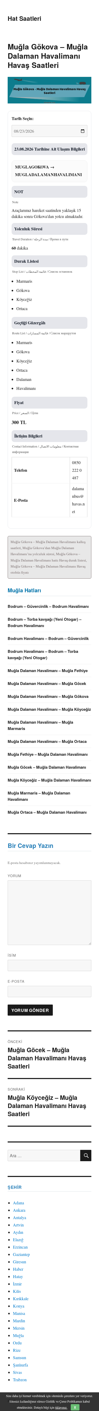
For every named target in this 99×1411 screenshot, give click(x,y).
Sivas (17, 1372)
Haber (18, 1269)
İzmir (17, 1283)
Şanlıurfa (20, 1365)
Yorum (14, 875)
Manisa (19, 1313)
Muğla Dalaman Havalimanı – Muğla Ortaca (47, 741)
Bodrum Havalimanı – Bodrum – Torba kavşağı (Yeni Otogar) (43, 654)
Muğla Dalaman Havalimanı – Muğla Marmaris (40, 725)
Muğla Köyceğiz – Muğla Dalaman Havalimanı (49, 780)
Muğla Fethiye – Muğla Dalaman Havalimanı (48, 754)
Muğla (18, 1335)
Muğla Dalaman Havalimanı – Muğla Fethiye (48, 670)
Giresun (19, 1261)
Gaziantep (21, 1254)
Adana (18, 1202)
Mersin (19, 1328)
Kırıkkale (21, 1298)
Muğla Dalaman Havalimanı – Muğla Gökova (48, 696)
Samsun (19, 1357)
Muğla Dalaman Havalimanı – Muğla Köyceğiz (49, 709)
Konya (18, 1306)
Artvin (18, 1225)
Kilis (17, 1291)
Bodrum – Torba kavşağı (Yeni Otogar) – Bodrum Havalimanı (44, 622)
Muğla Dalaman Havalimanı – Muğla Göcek (47, 683)
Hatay (18, 1276)
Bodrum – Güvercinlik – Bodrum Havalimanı (48, 606)
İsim (12, 955)
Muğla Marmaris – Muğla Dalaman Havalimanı (39, 796)
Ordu (17, 1342)
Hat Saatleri (24, 18)
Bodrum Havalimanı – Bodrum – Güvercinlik (48, 638)
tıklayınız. (61, 1407)
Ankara (19, 1210)
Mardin (19, 1320)
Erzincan (20, 1247)
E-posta (16, 981)
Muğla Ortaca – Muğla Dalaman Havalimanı (47, 812)
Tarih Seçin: (23, 118)
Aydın (18, 1232)
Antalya (19, 1217)
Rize (17, 1350)
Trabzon (20, 1379)
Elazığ (18, 1239)
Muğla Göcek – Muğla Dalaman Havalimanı (47, 767)
